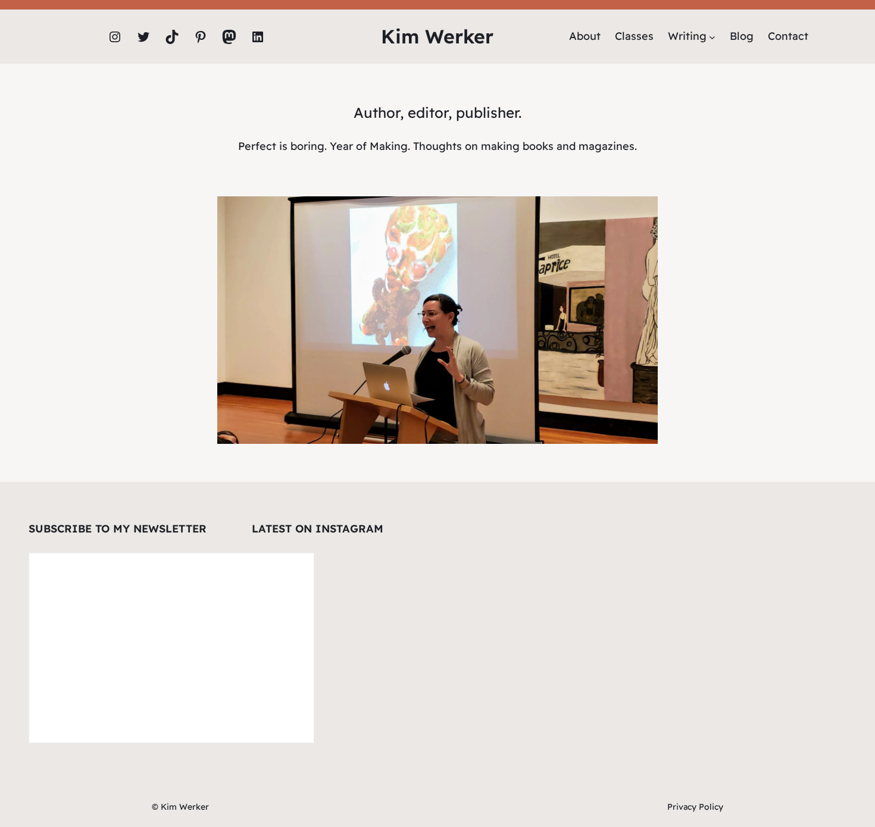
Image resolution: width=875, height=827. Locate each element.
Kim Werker (437, 36)
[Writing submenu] (712, 36)
